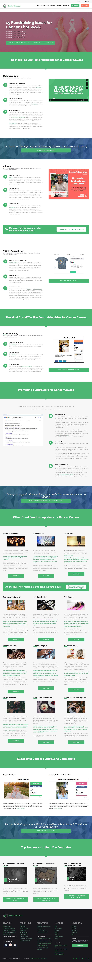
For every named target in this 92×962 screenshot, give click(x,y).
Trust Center (74, 930)
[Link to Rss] (89, 958)
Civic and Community (25, 940)
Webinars (57, 934)
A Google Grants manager (63, 435)
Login (87, 1)
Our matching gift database (18, 117)
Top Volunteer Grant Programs (44, 941)
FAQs (73, 934)
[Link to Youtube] (76, 958)
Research (57, 930)
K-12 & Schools (23, 934)
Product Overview (7, 926)
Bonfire (28, 289)
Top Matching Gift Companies (44, 938)
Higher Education (24, 928)
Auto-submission (13, 123)
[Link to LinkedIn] (73, 958)
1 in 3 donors (35, 104)
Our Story (74, 926)
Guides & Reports (59, 936)
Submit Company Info (42, 932)
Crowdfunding (12, 344)
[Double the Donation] (12, 6)
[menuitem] (80, 1)
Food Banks (23, 930)
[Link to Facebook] (83, 958)
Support (80, 1)
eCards (10, 177)
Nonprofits (22, 926)
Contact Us (74, 932)
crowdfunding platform (26, 366)
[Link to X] (86, 958)
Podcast (56, 932)
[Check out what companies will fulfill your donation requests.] (76, 874)
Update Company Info (42, 930)
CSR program (38, 87)
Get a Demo (80, 945)
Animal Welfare (23, 932)
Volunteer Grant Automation (9, 930)
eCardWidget (12, 207)
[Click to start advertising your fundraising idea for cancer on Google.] (23, 430)
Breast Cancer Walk (68, 555)
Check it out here (21, 808)
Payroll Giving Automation (9, 932)
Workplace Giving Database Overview (43, 927)
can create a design (37, 289)
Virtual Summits (58, 928)
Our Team (74, 928)
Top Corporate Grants (42, 945)
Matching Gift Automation (9, 928)
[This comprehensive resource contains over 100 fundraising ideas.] (15, 875)
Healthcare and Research (26, 938)
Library (56, 938)
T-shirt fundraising (13, 262)
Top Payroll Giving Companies (44, 943)
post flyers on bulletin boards (66, 474)
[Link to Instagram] (79, 958)
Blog (56, 926)
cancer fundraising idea (10, 730)
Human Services (24, 936)
